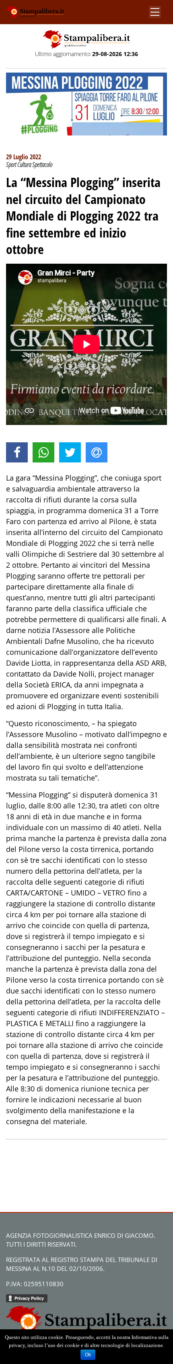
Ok (88, 1355)
